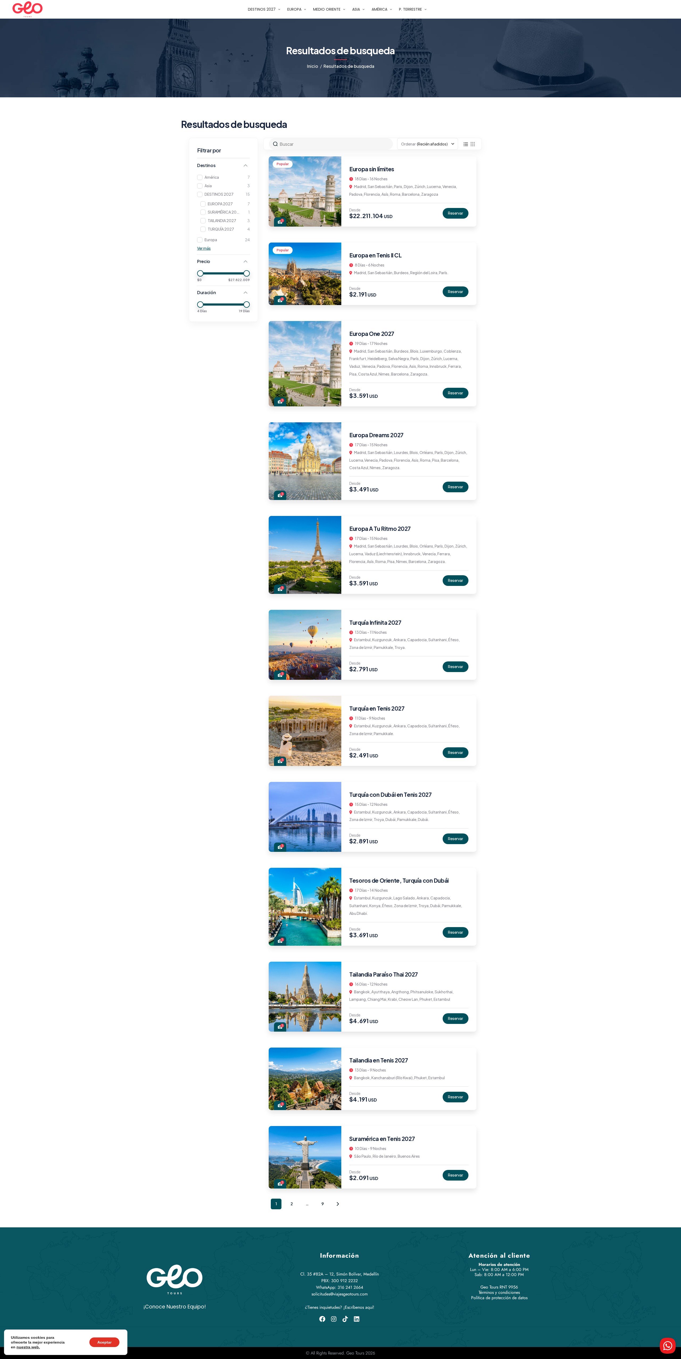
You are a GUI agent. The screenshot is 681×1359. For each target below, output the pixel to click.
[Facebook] (322, 1319)
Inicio (312, 66)
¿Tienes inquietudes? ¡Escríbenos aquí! (339, 1307)
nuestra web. (28, 1347)
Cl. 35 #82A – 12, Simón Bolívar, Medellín (339, 1274)
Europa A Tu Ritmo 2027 (380, 528)
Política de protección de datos (499, 1298)
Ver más (204, 248)
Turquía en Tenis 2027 (376, 708)
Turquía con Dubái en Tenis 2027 (390, 794)
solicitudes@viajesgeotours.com (340, 1294)
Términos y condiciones (499, 1292)
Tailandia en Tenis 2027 (378, 1060)
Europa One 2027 (371, 333)
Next (338, 1204)
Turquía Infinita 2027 (375, 622)
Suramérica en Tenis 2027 (382, 1138)
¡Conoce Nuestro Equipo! (174, 1306)
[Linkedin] (357, 1319)
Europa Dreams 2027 (376, 435)
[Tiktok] (345, 1319)
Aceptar (104, 1342)
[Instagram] (334, 1319)
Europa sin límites (371, 169)
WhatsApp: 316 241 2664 (339, 1287)
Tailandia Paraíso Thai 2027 (383, 974)
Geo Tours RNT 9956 (499, 1287)
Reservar (455, 213)
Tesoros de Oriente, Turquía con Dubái (399, 880)
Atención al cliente (499, 1255)
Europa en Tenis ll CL (375, 255)
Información (339, 1255)
